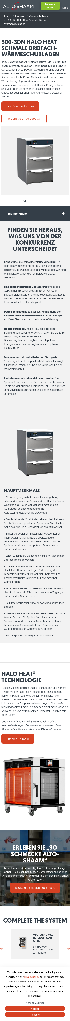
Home (7, 16)
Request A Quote (50, 6)
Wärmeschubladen (39, 16)
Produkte (20, 16)
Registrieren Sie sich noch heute (35, 887)
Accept (35, 1008)
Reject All (35, 1014)
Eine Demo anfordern (20, 106)
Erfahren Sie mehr (18, 739)
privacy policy (31, 976)
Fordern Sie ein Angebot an (24, 118)
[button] (35, 213)
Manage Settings (35, 1002)
